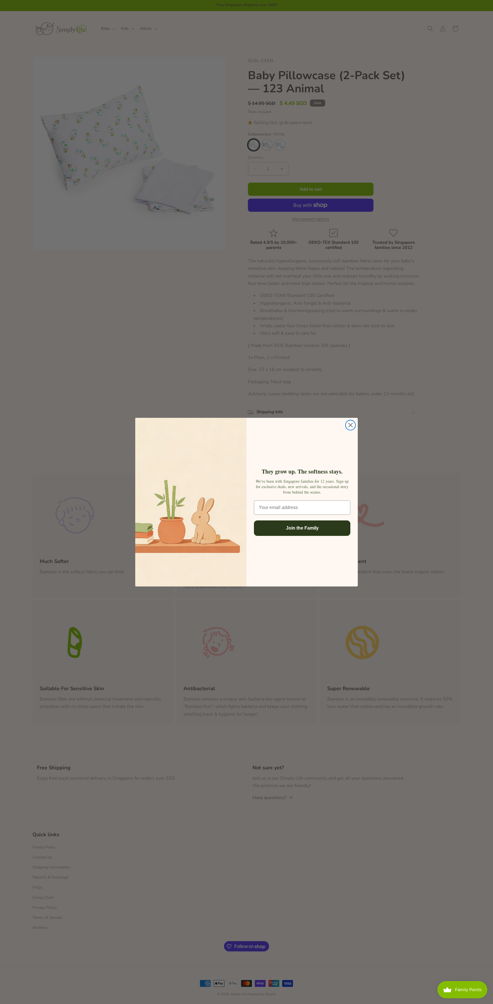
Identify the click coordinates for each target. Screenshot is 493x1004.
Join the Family (302, 528)
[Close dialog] (350, 425)
